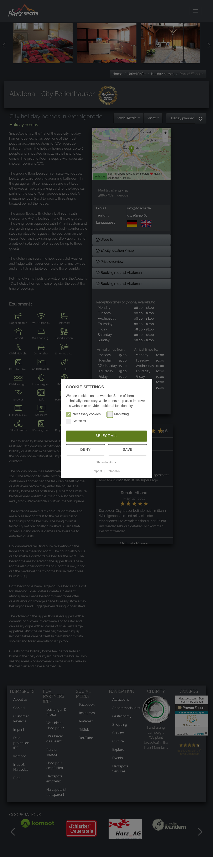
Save (128, 449)
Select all (106, 436)
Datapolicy (113, 471)
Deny (85, 449)
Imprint (97, 471)
